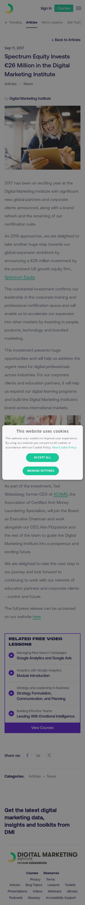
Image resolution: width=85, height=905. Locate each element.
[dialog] (42, 452)
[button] (42, 471)
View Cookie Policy (64, 447)
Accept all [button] (42, 457)
